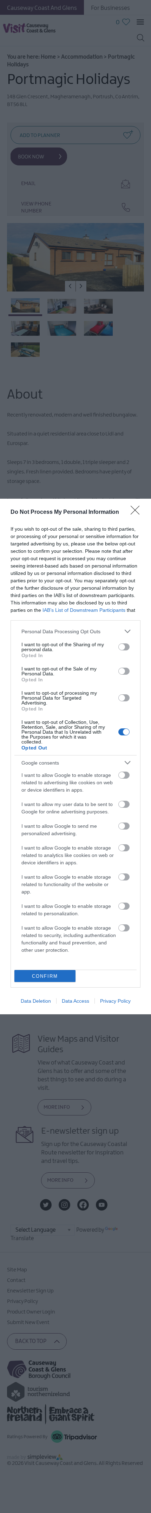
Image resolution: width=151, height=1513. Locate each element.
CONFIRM (45, 976)
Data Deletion (36, 1001)
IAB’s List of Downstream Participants (83, 610)
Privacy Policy (115, 1001)
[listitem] (75, 631)
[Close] (137, 512)
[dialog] (75, 756)
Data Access (75, 1001)
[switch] (124, 646)
